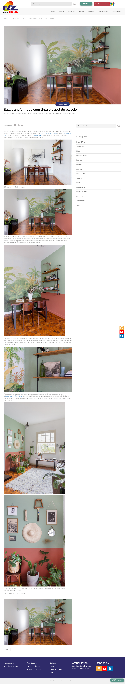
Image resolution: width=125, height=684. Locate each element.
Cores (78, 205)
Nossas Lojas (103, 11)
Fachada (79, 169)
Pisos (78, 151)
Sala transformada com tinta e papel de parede (39, 18)
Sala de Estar (80, 173)
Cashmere (8, 396)
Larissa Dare (37, 135)
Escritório (79, 196)
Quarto (78, 183)
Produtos (71, 11)
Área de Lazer (81, 201)
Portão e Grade (81, 155)
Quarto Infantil (81, 192)
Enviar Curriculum (33, 666)
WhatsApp (86, 4)
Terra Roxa (18, 396)
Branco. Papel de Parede (48, 133)
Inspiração (79, 160)
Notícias (81, 11)
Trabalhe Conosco (11, 666)
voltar (7, 650)
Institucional (80, 187)
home (5, 18)
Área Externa (80, 146)
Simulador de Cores (34, 669)
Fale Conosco (116, 11)
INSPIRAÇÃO (91, 11)
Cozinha (79, 178)
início (53, 11)
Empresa (61, 11)
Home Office (80, 142)
